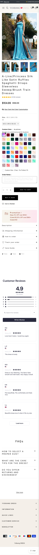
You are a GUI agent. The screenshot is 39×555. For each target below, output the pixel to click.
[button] (11, 97)
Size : (9, 118)
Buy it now (10, 197)
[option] (19, 36)
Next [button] (35, 37)
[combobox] (34, 312)
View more (19, 492)
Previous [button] (4, 37)
